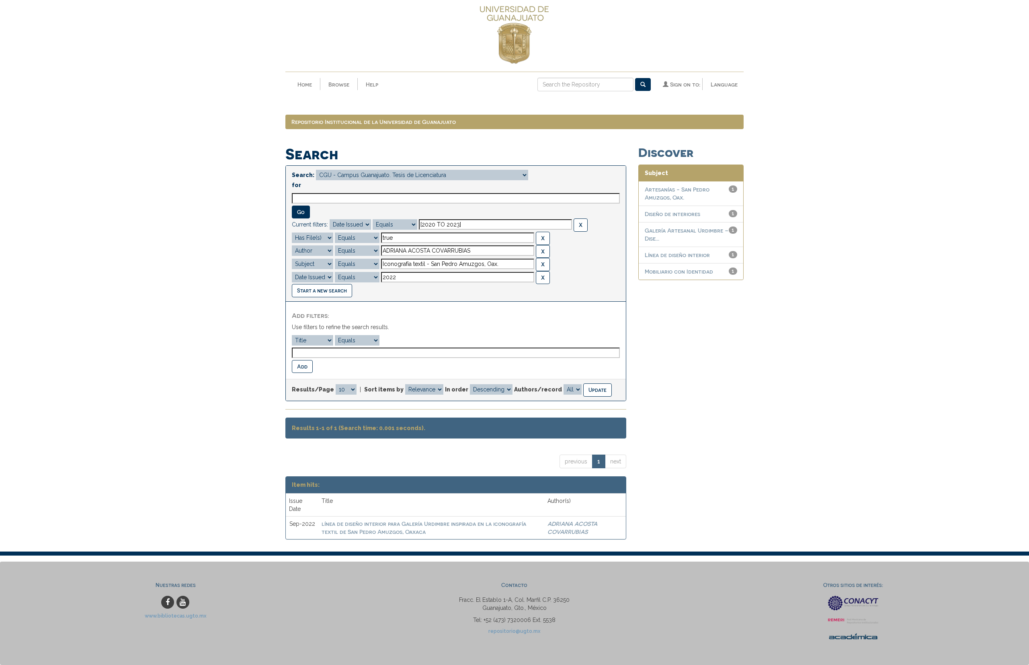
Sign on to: (684, 84)
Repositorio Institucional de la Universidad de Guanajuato (373, 121)
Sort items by (384, 389)
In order (456, 389)
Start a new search (322, 290)
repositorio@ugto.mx (514, 631)
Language (724, 84)
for (296, 185)
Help (372, 84)
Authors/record (538, 389)
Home (304, 84)
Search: (303, 175)
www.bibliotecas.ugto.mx (176, 616)
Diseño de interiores (672, 213)
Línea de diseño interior (677, 254)
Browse (338, 84)
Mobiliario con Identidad (679, 271)
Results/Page (313, 389)
